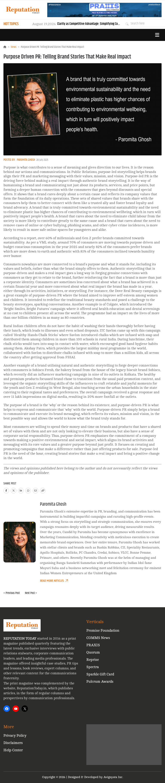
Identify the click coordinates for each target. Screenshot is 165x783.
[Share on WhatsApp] (28, 490)
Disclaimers (13, 743)
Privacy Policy (14, 735)
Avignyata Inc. (113, 777)
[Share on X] (13, 490)
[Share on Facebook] (6, 490)
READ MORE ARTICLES (52, 580)
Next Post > (31, 593)
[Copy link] (43, 490)
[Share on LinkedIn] (21, 490)
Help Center (13, 750)
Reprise (92, 660)
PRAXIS (93, 645)
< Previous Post (11, 593)
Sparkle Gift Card (100, 674)
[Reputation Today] (22, 10)
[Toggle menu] (157, 35)
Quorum (93, 652)
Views (14, 47)
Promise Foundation (102, 630)
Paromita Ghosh (26, 160)
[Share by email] (35, 490)
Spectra (92, 667)
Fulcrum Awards (99, 681)
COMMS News (98, 638)
